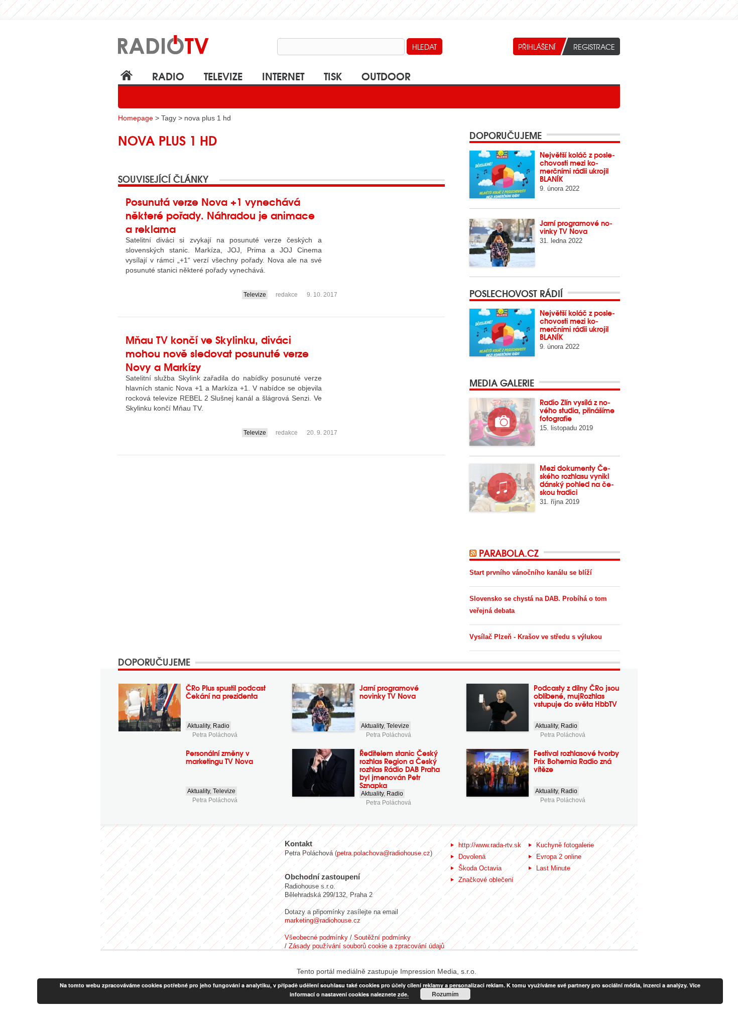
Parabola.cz (509, 553)
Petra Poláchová (214, 734)
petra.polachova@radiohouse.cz (383, 853)
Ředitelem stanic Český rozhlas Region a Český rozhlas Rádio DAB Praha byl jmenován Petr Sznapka (399, 769)
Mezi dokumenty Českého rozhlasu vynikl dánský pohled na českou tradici (577, 479)
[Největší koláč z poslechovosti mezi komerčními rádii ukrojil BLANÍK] (502, 174)
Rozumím (445, 993)
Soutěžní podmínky (382, 937)
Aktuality (198, 725)
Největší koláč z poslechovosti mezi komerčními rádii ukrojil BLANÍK (577, 166)
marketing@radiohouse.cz (322, 920)
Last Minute (553, 868)
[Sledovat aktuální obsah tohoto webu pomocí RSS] (474, 553)
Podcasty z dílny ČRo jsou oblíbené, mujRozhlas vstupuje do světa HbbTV (576, 695)
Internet (283, 75)
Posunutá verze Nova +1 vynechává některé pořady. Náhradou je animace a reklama (220, 214)
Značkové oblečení (486, 879)
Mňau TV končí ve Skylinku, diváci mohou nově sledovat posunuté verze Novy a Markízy (217, 352)
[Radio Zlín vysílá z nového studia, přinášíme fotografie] (502, 422)
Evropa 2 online (558, 856)
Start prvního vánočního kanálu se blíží (530, 572)
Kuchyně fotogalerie (565, 845)
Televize (223, 75)
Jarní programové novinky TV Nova (576, 226)
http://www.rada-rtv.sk (489, 845)
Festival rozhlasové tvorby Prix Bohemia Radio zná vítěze (576, 761)
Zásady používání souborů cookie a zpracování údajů (366, 946)
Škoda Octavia (480, 868)
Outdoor (386, 75)
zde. (403, 994)
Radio (168, 75)
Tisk (333, 75)
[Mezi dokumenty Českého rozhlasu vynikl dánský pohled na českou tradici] (502, 488)
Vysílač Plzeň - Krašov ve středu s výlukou (535, 637)
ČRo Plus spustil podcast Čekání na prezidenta (226, 691)
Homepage (135, 118)
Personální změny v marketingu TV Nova (219, 757)
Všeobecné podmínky (316, 937)
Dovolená (471, 856)
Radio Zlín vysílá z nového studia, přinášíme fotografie (577, 410)
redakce (287, 294)
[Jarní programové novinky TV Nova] (502, 243)
